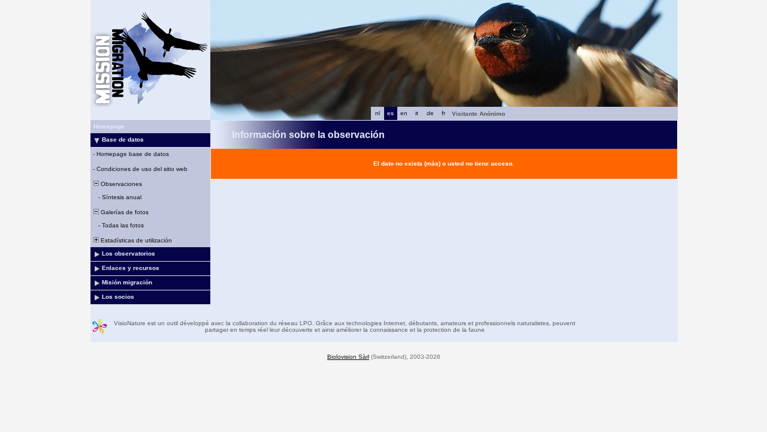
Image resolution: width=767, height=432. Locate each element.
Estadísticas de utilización (135, 240)
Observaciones (120, 184)
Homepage (109, 126)
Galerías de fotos (124, 212)
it (416, 113)
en (403, 113)
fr (443, 113)
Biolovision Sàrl (348, 356)
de (430, 113)
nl (377, 113)
